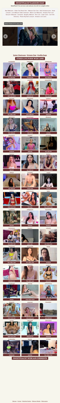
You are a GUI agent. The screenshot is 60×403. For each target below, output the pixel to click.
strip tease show (30, 299)
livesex (12, 299)
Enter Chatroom (19, 55)
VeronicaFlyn (11, 265)
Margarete (11, 302)
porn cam (30, 244)
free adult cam (11, 244)
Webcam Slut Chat (33, 10)
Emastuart (30, 302)
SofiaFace (48, 98)
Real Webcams (9, 10)
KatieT (48, 191)
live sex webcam (48, 170)
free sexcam (48, 96)
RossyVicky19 (48, 80)
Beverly (30, 339)
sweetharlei (30, 98)
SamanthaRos (48, 283)
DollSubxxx (12, 80)
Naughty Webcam (29, 14)
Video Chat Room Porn (20, 10)
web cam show (12, 96)
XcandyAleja (11, 61)
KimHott (48, 154)
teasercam (11, 355)
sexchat (48, 133)
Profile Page (42, 55)
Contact (19, 401)
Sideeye (12, 172)
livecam (48, 188)
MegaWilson (11, 135)
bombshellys (11, 339)
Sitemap (14, 401)
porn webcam (30, 114)
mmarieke (30, 265)
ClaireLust (11, 154)
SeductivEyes (30, 191)
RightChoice (12, 117)
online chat (30, 188)
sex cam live (48, 151)
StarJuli (48, 172)
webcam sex (30, 96)
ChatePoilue (12, 246)
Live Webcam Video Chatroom (20, 12)
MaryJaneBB (30, 246)
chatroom (48, 114)
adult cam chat (12, 336)
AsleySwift (30, 320)
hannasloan (48, 209)
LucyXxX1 (30, 228)
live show (48, 299)
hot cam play (11, 77)
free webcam (11, 133)
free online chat (48, 207)
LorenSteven (12, 228)
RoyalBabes (12, 209)
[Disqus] (30, 380)
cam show (48, 281)
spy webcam (48, 77)
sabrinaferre (48, 320)
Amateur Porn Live (48, 12)
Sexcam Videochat (11, 14)
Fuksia (48, 246)
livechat (30, 225)
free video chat (12, 262)
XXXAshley (30, 172)
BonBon (12, 191)
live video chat (12, 114)
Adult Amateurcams (45, 10)
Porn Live (37, 14)
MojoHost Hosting (26, 401)
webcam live (30, 336)
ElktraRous (48, 117)
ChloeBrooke (48, 61)
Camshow (20, 14)
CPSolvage (48, 135)
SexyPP (12, 320)
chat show (30, 133)
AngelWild (30, 80)
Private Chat (31, 55)
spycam (12, 170)
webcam (30, 151)
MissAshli (11, 98)
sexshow (11, 151)
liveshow (48, 225)
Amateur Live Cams (40, 16)
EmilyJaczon (30, 209)
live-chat (30, 207)
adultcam (48, 336)
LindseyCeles (30, 154)
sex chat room (48, 244)
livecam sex (30, 77)
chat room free (12, 207)
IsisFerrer (48, 265)
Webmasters (44, 401)
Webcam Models (36, 401)
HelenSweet (30, 61)
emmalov (30, 135)
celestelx (48, 228)
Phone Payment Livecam (27, 16)
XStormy (30, 283)
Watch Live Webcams (36, 12)
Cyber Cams (44, 14)
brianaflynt (48, 302)
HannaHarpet (30, 117)
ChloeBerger (11, 283)
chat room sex (11, 318)
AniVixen (48, 339)
